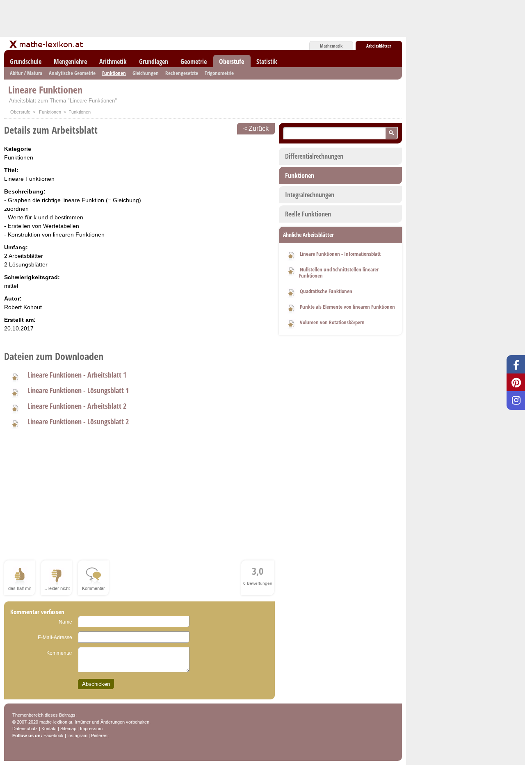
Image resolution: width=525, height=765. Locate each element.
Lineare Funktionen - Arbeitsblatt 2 (76, 406)
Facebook (53, 735)
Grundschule (25, 61)
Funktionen (114, 73)
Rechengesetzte (181, 73)
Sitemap (68, 728)
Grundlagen (153, 61)
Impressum (91, 728)
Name (65, 622)
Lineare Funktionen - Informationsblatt (340, 253)
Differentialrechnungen (314, 156)
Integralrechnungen (309, 194)
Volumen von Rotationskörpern (332, 322)
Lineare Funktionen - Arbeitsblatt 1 (76, 375)
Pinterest (100, 735)
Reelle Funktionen (308, 214)
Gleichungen (145, 73)
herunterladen (15, 376)
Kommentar (59, 653)
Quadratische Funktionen (326, 291)
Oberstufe (231, 61)
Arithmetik (113, 61)
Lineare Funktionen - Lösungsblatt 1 (78, 390)
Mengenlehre (70, 61)
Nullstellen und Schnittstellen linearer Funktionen (339, 272)
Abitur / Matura (26, 73)
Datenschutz (25, 728)
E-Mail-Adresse (55, 637)
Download (291, 254)
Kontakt (49, 728)
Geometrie (193, 61)
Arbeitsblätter (378, 46)
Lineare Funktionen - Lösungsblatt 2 (78, 421)
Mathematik (331, 46)
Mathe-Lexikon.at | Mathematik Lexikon (46, 44)
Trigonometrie (219, 73)
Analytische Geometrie (72, 73)
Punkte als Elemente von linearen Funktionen (347, 306)
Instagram (77, 735)
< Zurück (256, 128)
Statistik (266, 61)
